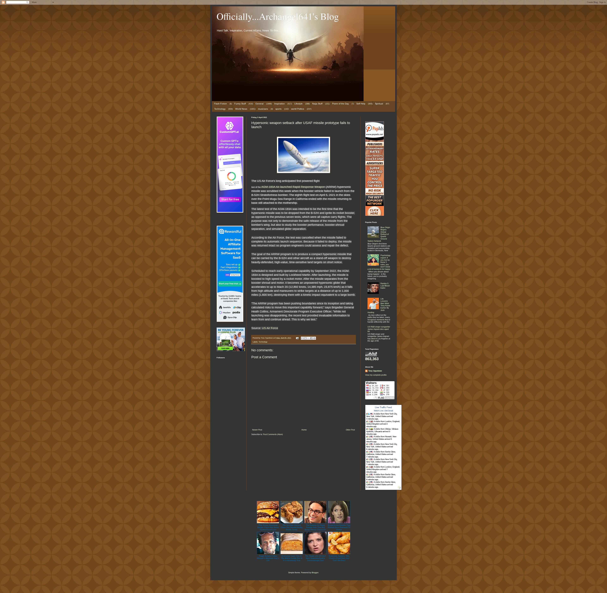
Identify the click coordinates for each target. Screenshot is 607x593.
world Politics (297, 109)
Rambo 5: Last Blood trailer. (385, 285)
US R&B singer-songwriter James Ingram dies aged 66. (379, 329)
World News (241, 109)
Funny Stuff (240, 103)
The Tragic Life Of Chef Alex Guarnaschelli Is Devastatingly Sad (315, 558)
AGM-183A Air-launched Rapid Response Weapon (293, 186)
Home (304, 430)
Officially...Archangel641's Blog (278, 16)
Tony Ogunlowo (375, 371)
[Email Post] (297, 338)
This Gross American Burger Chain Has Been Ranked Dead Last (268, 527)
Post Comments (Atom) (273, 434)
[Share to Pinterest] (314, 338)
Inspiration (279, 103)
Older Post (350, 430)
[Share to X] (308, 338)
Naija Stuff (317, 103)
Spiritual (379, 103)
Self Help (360, 103)
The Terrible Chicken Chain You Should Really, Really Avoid (292, 527)
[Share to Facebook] (311, 338)
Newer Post (257, 430)
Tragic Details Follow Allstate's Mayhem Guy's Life (268, 558)
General (259, 103)
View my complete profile (376, 375)
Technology (220, 109)
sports (278, 109)
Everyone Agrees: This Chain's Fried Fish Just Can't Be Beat (339, 558)
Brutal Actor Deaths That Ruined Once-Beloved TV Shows (339, 527)
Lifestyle (298, 103)
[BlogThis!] (305, 338)
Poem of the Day (340, 103)
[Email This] (302, 338)
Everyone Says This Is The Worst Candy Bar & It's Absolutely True (291, 558)
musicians (263, 109)
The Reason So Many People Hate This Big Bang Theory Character (315, 527)
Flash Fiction (220, 103)
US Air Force (270, 328)
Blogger (315, 573)
